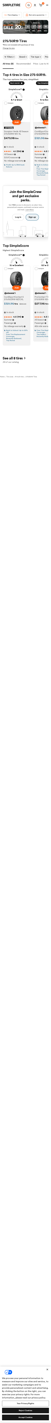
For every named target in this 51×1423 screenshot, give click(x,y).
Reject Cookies (25, 1410)
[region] (25, 1394)
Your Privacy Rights (25, 1403)
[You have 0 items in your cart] (40, 5)
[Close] (47, 1369)
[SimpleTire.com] (13, 5)
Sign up (32, 217)
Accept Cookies (25, 1417)
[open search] (29, 5)
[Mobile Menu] (47, 5)
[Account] (35, 5)
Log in (18, 217)
